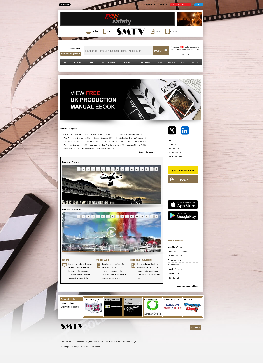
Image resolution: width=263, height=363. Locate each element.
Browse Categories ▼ (71, 54)
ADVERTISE (128, 62)
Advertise (70, 342)
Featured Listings (69, 299)
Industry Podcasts (175, 269)
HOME (65, 62)
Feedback (195, 327)
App (106, 342)
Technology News (175, 260)
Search (158, 50)
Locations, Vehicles (71, 141)
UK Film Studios (174, 152)
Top (62, 342)
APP (91, 62)
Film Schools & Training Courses (129, 138)
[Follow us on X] (174, 131)
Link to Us (172, 140)
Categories (79, 342)
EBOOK (160, 62)
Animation (109, 141)
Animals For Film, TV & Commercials (105, 145)
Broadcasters (173, 265)
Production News (175, 256)
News (100, 342)
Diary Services (69, 148)
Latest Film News (175, 247)
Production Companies (72, 145)
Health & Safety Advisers (130, 134)
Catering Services (100, 138)
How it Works (114, 342)
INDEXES (171, 62)
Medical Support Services (131, 141)
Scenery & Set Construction (102, 134)
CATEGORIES (77, 62)
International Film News (177, 251)
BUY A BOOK (146, 62)
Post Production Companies (75, 138)
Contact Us (149, 5)
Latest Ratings (174, 273)
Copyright (65, 347)
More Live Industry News (187, 286)
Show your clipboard (70, 307)
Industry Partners (175, 156)
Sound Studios (92, 141)
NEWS (183, 62)
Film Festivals (173, 148)
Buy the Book (91, 342)
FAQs (134, 342)
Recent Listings (67, 303)
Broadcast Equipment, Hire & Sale (96, 148)
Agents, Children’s (135, 145)
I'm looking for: (74, 48)
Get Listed (126, 342)
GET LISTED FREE (108, 62)
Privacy (74, 347)
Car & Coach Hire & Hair (73, 134)
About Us (162, 5)
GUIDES (195, 62)
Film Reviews (173, 278)
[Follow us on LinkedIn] (185, 131)
